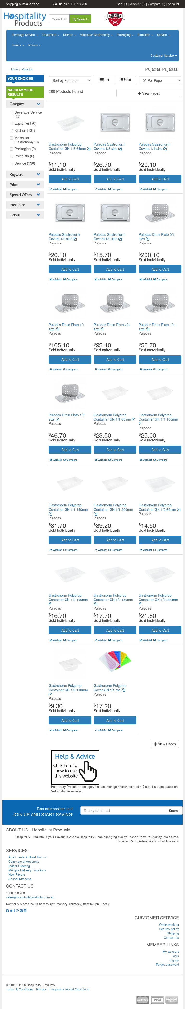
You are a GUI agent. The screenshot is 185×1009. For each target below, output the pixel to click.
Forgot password (167, 964)
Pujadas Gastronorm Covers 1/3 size (109, 146)
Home (14, 69)
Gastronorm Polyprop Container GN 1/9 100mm (68, 687)
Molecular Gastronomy (95, 34)
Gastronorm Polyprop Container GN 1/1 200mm (113, 507)
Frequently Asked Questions (69, 989)
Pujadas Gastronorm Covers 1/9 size (109, 236)
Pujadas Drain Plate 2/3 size (112, 326)
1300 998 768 (77, 3)
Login (175, 955)
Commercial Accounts (23, 861)
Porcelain (144, 34)
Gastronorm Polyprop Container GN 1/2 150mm (113, 597)
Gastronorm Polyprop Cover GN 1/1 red (110, 687)
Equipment (49, 34)
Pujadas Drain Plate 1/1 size (67, 326)
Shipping (173, 933)
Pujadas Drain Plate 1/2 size (157, 326)
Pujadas (27, 69)
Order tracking (169, 924)
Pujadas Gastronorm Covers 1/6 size (64, 236)
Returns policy (169, 928)
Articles (33, 45)
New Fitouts (16, 874)
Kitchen (68, 34)
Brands (17, 45)
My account (171, 951)
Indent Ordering (19, 865)
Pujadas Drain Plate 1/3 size (67, 416)
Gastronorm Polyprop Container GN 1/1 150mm (68, 507)
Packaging (124, 34)
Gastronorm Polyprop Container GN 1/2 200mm (158, 597)
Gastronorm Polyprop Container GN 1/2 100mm (68, 597)
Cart (122, 3)
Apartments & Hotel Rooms (27, 857)
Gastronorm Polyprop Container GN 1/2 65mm (158, 507)
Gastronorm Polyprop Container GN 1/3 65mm (68, 146)
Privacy (41, 989)
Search (82, 18)
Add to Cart (70, 179)
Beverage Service (24, 34)
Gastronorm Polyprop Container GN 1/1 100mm (158, 416)
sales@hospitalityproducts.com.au (30, 897)
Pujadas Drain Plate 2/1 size (157, 236)
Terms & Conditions (19, 989)
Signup (174, 960)
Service (162, 34)
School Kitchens (19, 878)
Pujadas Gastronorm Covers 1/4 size (154, 146)
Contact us (171, 937)
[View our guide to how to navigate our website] (75, 767)
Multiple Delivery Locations (27, 870)
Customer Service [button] (163, 55)
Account (173, 3)
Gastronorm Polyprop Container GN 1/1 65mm (113, 416)
